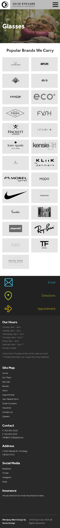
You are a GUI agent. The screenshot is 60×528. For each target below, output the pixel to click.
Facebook (6, 468)
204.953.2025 (10, 434)
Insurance (6, 408)
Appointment (8, 395)
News (4, 390)
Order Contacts (9, 403)
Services (6, 382)
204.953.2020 (11, 430)
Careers (5, 416)
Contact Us (7, 412)
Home (5, 373)
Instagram (6, 477)
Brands (5, 386)
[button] (55, 4)
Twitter (5, 473)
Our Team (6, 377)
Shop (4, 481)
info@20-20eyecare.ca (12, 437)
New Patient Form (10, 399)
